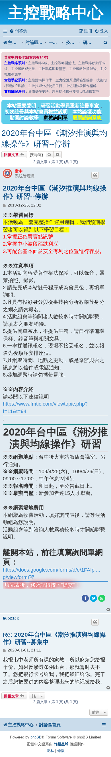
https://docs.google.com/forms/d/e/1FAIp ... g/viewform (51, 573)
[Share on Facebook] (85, 598)
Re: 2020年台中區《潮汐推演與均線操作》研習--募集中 (54, 638)
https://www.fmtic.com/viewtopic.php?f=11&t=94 (45, 407)
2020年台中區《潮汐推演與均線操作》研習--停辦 (54, 138)
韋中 (19, 171)
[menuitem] (18, 31)
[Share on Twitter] (93, 598)
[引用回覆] (95, 175)
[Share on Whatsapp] (101, 598)
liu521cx (11, 618)
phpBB (36, 737)
